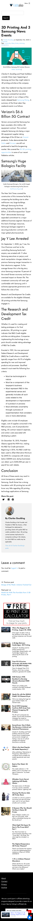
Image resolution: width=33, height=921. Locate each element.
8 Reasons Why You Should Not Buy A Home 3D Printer (22, 810)
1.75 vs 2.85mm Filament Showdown (21, 860)
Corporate (4, 41)
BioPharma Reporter (16, 189)
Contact (4, 881)
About (3, 878)
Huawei (25, 137)
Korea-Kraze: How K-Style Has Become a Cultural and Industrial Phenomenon (21, 727)
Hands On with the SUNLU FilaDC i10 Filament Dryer (21, 695)
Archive (4, 887)
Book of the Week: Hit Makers (20, 765)
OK (29, 912)
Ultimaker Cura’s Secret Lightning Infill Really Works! (20, 781)
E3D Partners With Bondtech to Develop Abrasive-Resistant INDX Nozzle (20, 680)
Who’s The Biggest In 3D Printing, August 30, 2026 (21, 629)
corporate (7, 43)
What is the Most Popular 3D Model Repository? (21, 748)
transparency (5, 45)
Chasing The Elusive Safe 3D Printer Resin (21, 794)
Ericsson (13, 143)
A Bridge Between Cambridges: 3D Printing (21, 644)
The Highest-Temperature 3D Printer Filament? (21, 845)
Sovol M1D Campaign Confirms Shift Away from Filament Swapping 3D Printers (21, 709)
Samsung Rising (23, 100)
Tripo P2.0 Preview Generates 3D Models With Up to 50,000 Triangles (22, 663)
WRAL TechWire (16, 69)
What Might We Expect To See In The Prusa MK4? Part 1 (21, 827)
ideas (12, 43)
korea (16, 43)
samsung (21, 43)
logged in (14, 568)
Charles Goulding (8, 40)
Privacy (4, 884)
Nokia (3, 143)
